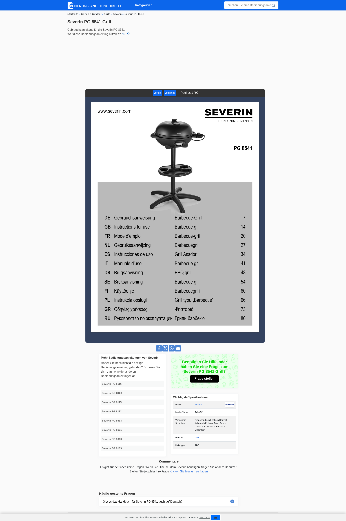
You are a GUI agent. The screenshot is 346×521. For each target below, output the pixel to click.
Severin (198, 404)
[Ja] (123, 34)
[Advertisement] (172, 62)
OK (215, 517)
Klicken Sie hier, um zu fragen (189, 471)
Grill (197, 437)
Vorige (157, 92)
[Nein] (128, 34)
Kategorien (142, 5)
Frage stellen (204, 378)
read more (204, 517)
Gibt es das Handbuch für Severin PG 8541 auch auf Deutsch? (143, 501)
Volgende (170, 92)
